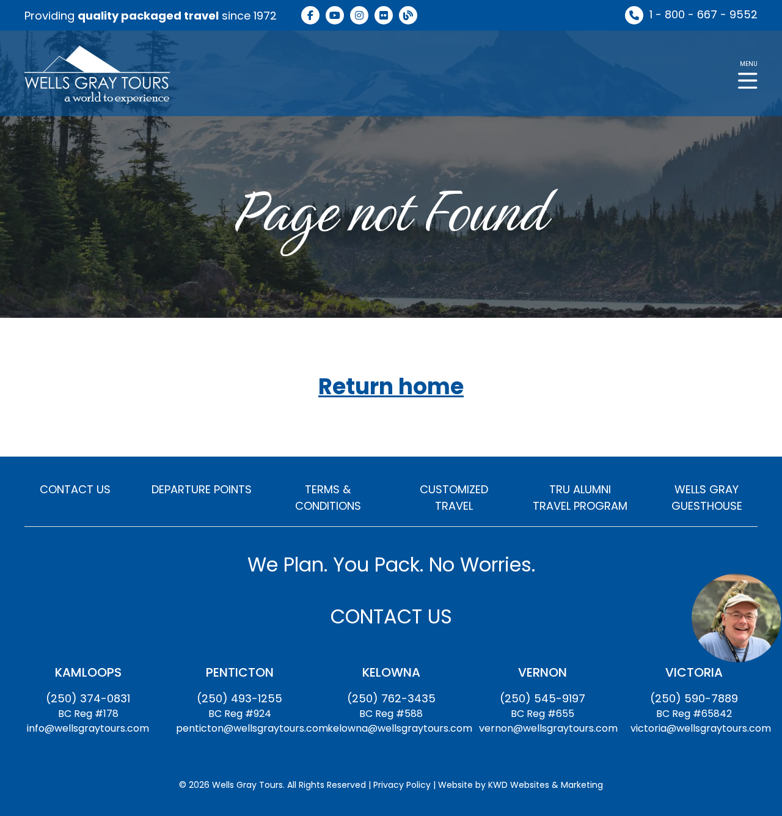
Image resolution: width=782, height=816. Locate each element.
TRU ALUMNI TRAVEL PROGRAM (580, 497)
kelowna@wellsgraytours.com (399, 728)
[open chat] (736, 617)
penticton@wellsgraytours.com (252, 728)
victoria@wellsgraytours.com (700, 728)
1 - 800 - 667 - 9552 (703, 14)
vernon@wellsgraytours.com (548, 728)
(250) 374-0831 (88, 698)
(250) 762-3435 (391, 698)
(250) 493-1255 (239, 698)
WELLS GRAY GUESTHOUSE (706, 497)
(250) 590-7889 (694, 698)
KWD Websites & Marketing (545, 785)
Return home (391, 387)
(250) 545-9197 (542, 698)
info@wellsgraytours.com (88, 728)
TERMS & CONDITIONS (328, 497)
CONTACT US (75, 489)
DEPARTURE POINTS (202, 489)
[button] (748, 74)
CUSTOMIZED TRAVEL (454, 497)
